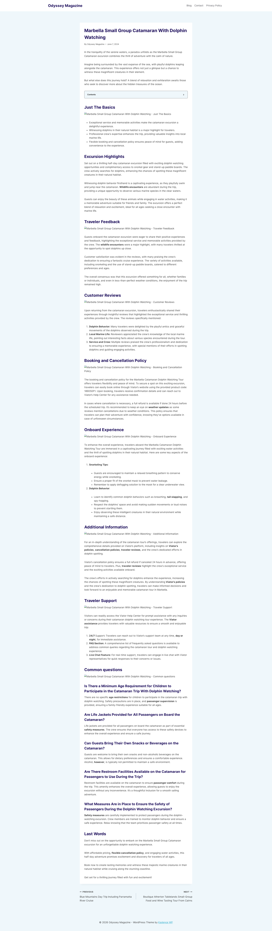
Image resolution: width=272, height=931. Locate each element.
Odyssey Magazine (95, 44)
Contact (198, 5)
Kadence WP (165, 922)
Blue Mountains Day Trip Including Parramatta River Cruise (106, 896)
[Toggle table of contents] (183, 95)
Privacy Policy (214, 5)
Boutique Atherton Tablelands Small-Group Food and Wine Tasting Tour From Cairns (167, 896)
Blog (189, 5)
